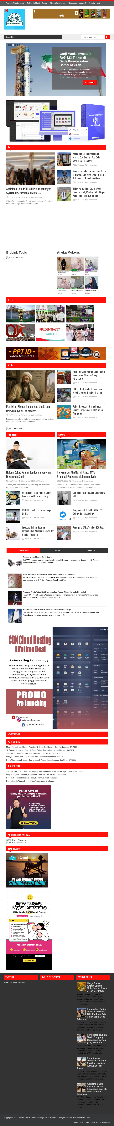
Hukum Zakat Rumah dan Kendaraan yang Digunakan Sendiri (28, 474)
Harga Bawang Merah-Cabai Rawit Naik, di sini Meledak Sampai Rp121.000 (89, 375)
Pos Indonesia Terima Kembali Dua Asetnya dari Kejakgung (30, 781)
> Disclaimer (53, 1118)
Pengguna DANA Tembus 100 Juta (88, 527)
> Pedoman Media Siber (80, 1118)
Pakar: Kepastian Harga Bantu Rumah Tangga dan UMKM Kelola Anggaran (88, 410)
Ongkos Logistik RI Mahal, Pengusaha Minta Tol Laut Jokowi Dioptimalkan (36, 775)
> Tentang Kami (41, 1118)
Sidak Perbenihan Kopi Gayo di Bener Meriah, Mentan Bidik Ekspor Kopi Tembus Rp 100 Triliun (89, 192)
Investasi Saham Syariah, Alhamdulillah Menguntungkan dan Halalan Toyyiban (38, 531)
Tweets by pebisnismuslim (14, 982)
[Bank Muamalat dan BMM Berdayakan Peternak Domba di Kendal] (50, 315)
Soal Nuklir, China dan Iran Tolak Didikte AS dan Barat (28, 753)
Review (61, 434)
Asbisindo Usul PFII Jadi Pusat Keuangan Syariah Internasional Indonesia (28, 190)
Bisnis (10, 300)
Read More (89, 82)
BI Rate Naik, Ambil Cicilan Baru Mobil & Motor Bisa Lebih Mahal (87, 390)
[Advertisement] (56, 229)
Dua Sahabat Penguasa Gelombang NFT (89, 494)
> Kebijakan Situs (64, 1118)
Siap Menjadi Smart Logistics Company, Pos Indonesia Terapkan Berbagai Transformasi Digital (44, 771)
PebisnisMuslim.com (15, 3)
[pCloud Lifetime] (27, 887)
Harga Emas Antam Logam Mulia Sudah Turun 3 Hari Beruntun (97, 987)
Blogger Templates (103, 1122)
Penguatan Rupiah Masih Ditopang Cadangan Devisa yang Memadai (97, 1039)
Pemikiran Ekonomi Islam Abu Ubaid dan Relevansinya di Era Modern (28, 408)
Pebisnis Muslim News (37, 3)
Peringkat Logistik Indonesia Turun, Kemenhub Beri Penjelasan (31, 778)
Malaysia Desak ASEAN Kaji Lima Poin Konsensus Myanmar (31, 757)
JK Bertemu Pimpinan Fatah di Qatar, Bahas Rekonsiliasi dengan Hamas (35, 750)
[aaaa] (71, 14)
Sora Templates (88, 1122)
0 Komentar (25, 197)
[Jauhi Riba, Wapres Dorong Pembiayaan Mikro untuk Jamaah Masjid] (80, 334)
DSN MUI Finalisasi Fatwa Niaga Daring (36, 511)
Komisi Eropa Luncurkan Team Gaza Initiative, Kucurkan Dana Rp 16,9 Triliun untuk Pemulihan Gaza (89, 174)
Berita (10, 147)
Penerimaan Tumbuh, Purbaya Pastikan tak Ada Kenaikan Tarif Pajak (91, 1063)
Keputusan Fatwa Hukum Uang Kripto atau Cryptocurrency (36, 494)
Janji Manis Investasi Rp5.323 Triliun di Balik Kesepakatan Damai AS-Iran (75, 59)
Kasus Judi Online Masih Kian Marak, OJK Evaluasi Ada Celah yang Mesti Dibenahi (87, 157)
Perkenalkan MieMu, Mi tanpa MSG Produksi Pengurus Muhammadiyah (76, 474)
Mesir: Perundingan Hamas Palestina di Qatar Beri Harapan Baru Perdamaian (37, 747)
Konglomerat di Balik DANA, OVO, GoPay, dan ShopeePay (88, 511)
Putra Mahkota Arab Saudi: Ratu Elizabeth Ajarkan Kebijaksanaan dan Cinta (36, 760)
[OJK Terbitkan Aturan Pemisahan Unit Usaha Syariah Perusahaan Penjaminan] (20, 334)
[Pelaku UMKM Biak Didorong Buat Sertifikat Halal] (80, 315)
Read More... (38, 197)
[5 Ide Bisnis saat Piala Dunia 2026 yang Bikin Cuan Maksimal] (20, 315)
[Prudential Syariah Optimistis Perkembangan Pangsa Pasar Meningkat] (50, 333)
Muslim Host (94, 3)
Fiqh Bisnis (12, 434)
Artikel (11, 365)
